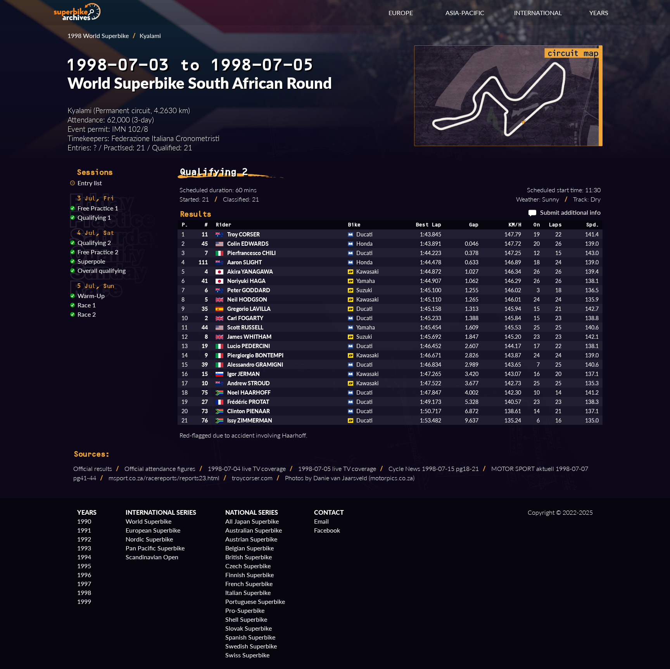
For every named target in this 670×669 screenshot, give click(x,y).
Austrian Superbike (251, 539)
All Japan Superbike (252, 521)
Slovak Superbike (248, 628)
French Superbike (249, 583)
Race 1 (87, 304)
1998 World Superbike (98, 35)
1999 (84, 601)
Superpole (91, 261)
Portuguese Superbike (255, 601)
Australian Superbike (253, 530)
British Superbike (248, 556)
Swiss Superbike (247, 654)
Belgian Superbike (249, 547)
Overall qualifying (102, 270)
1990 (84, 521)
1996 (84, 574)
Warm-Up (91, 295)
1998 (84, 592)
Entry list (90, 182)
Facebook (327, 530)
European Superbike (153, 530)
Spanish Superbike (250, 637)
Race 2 (87, 314)
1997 (84, 583)
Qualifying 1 (94, 217)
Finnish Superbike (249, 574)
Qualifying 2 (94, 242)
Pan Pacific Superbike (155, 547)
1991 (84, 530)
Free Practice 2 (98, 251)
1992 (84, 539)
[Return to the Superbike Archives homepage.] (77, 17)
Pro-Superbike (244, 610)
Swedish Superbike (251, 645)
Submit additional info (570, 212)
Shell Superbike (246, 619)
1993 (84, 547)
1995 (84, 565)
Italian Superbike (248, 592)
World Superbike (148, 521)
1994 (84, 556)
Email (321, 521)
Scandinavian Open (152, 556)
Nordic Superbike (149, 539)
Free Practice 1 (98, 207)
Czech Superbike (248, 565)
